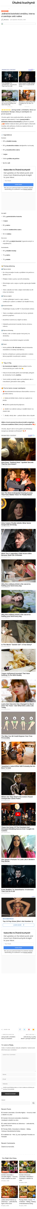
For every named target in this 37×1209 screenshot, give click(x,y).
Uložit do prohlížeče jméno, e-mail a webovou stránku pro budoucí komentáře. (18, 1088)
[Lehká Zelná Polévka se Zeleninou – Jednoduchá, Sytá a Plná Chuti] (9, 1192)
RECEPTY (4, 11)
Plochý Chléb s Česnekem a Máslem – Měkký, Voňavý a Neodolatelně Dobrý (27, 1201)
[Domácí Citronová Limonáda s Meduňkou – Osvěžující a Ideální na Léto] (27, 1167)
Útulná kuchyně (23, 2)
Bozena (6, 19)
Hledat (3, 1100)
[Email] (33, 1029)
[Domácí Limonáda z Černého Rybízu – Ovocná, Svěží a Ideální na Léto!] (9, 1167)
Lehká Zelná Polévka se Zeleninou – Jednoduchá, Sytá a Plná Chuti (9, 1201)
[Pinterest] (29, 1029)
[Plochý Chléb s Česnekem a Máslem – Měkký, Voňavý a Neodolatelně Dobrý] (27, 1192)
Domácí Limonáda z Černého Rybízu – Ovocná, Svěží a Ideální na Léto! (9, 1176)
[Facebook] (20, 1029)
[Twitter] (24, 1029)
